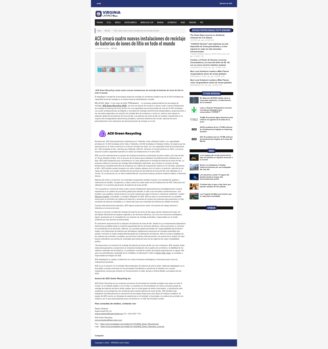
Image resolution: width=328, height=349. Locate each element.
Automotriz (172, 22)
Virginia (100, 22)
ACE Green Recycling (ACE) (114, 105)
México (118, 22)
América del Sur (146, 22)
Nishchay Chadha (102, 196)
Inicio (99, 30)
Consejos (192, 22)
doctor (163, 253)
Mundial (160, 22)
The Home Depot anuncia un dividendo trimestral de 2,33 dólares (207, 36)
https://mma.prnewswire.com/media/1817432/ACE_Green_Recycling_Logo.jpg (132, 326)
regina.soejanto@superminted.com (109, 313)
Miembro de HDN (226, 3)
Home (99, 3)
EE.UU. (109, 22)
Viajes (183, 22)
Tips (201, 22)
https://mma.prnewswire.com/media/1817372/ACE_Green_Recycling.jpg (129, 324)
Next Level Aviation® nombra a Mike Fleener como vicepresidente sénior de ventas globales (211, 81)
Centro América (130, 22)
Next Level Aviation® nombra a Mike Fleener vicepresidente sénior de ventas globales (209, 72)
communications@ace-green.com (108, 320)
